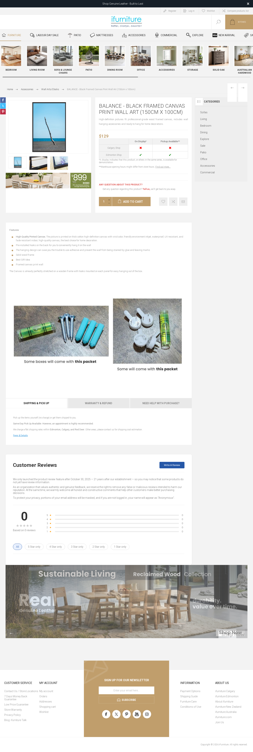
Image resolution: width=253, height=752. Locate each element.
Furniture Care (188, 701)
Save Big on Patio (123, 3)
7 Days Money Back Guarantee (15, 698)
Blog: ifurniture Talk (15, 720)
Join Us (219, 722)
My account (46, 691)
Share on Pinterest (3, 111)
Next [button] (241, 633)
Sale (202, 145)
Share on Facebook (3, 100)
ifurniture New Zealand (228, 706)
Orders (43, 696)
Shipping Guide (189, 696)
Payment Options (190, 691)
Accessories (207, 165)
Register (172, 11)
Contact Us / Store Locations (21, 691)
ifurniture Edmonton (227, 696)
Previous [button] (11, 633)
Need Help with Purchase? (160, 403)
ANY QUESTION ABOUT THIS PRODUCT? (120, 184)
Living (203, 119)
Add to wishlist (163, 201)
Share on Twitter (3, 106)
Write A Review (172, 465)
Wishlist (44, 711)
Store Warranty (13, 709)
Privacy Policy (12, 714)
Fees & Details (20, 435)
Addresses (45, 701)
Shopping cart (47, 706)
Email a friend (183, 201)
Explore (204, 139)
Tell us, (146, 189)
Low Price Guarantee (16, 704)
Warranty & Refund (98, 403)
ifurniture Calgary (225, 691)
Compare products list (238, 11)
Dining (203, 132)
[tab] (37, 403)
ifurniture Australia (226, 711)
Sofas (203, 112)
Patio (203, 152)
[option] (17, 162)
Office (203, 159)
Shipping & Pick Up (36, 403)
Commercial (207, 172)
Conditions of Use (190, 706)
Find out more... (163, 167)
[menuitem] (21, 691)
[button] (246, 60)
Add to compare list (173, 201)
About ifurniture (224, 701)
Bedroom (205, 125)
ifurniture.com (223, 717)
